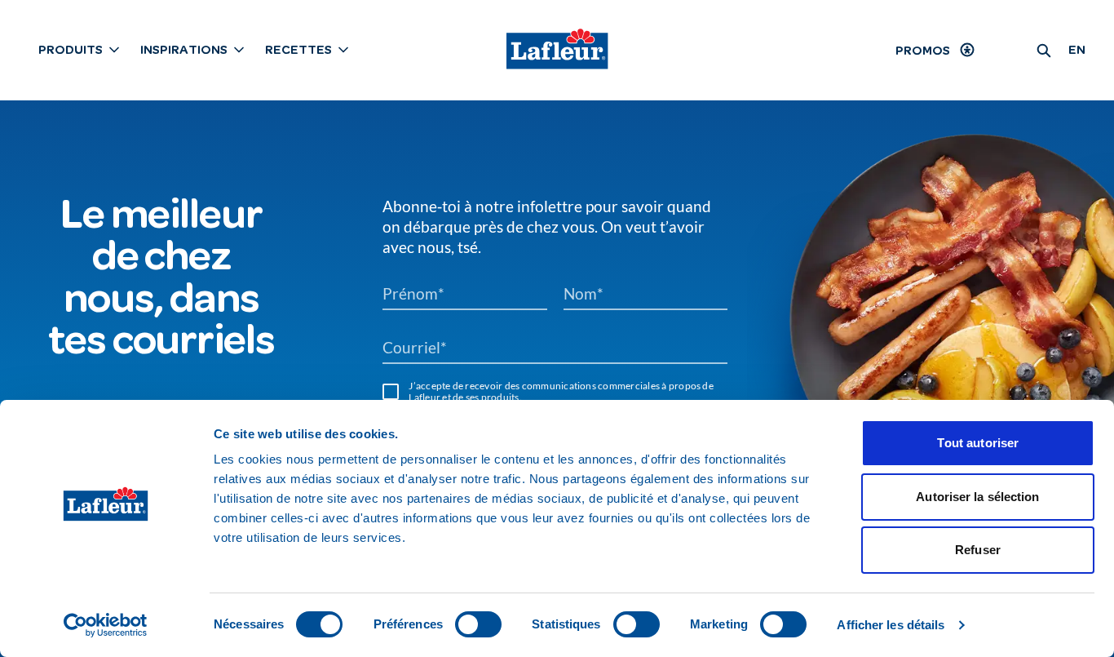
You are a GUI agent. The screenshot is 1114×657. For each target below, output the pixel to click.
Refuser (978, 550)
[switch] (478, 624)
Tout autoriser (978, 443)
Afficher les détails (890, 625)
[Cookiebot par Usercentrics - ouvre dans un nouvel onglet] (105, 625)
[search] (1044, 50)
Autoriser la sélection (977, 497)
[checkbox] (390, 392)
